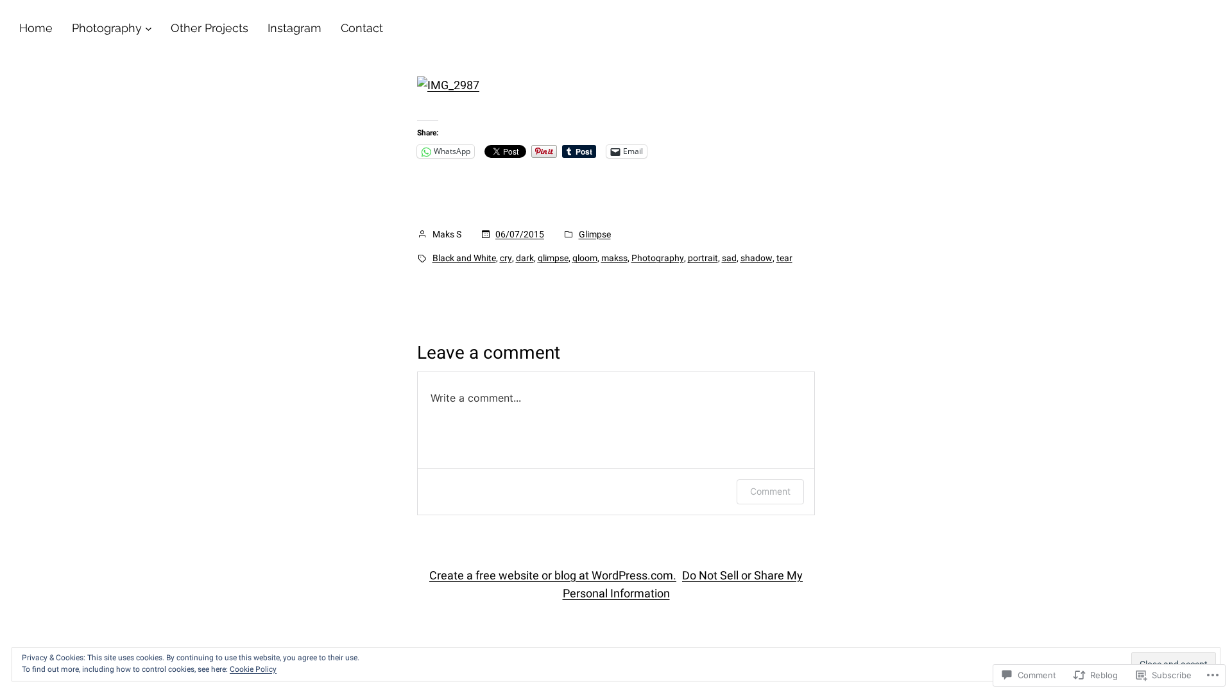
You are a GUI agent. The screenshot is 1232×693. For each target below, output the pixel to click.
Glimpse (595, 234)
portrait (703, 258)
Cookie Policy (253, 669)
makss (614, 258)
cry (506, 258)
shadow (756, 258)
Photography (657, 258)
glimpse (553, 258)
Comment (770, 491)
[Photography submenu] (148, 28)
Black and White (464, 258)
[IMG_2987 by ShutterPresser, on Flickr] (448, 85)
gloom (584, 258)
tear (784, 258)
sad (729, 258)
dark (525, 258)
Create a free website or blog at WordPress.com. (552, 575)
